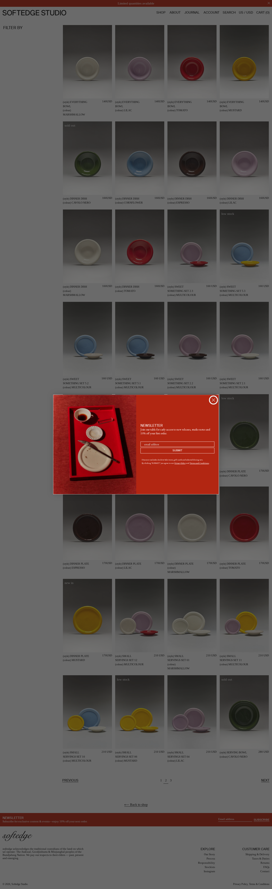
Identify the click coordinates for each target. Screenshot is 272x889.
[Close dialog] (213, 400)
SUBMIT (177, 450)
